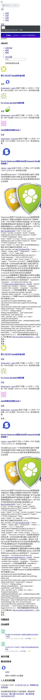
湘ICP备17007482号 (16, 694)
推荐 (7, 53)
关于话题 (8, 57)
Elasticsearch (5, 88)
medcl (13, 88)
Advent (3, 168)
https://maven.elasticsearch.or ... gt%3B (18, 284)
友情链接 (4, 687)
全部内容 (8, 48)
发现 (7, 13)
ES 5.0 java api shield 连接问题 (12, 103)
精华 (7, 50)
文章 (7, 18)
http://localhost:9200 (8, 231)
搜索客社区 (34, 685)
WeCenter (4, 694)
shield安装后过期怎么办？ (11, 130)
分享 (7, 15)
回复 (2, 135)
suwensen (14, 139)
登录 (2, 24)
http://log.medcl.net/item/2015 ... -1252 (26, 337)
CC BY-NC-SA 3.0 (22, 685)
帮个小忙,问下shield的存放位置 (13, 75)
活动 (7, 20)
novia (13, 115)
